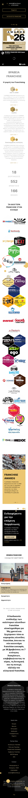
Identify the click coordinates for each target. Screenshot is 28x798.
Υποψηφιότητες (14, 733)
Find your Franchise (14, 747)
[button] (15, 502)
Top (14, 794)
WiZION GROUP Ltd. (17, 785)
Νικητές (14, 726)
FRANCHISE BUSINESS (14, 749)
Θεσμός (14, 724)
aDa (14, 757)
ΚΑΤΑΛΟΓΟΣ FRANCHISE (14, 16)
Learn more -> (14, 105)
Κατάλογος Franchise (14, 744)
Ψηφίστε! (14, 10)
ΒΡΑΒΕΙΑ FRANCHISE (16, 781)
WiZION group (14, 754)
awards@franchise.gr (15, 3)
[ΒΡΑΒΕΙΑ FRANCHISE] (14, 39)
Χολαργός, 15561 (14, 768)
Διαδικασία (14, 731)
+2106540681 (15, 5)
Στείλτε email (10, 537)
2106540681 (14, 770)
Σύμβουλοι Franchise (14, 752)
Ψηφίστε (14, 736)
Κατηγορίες (14, 728)
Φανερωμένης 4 (14, 765)
